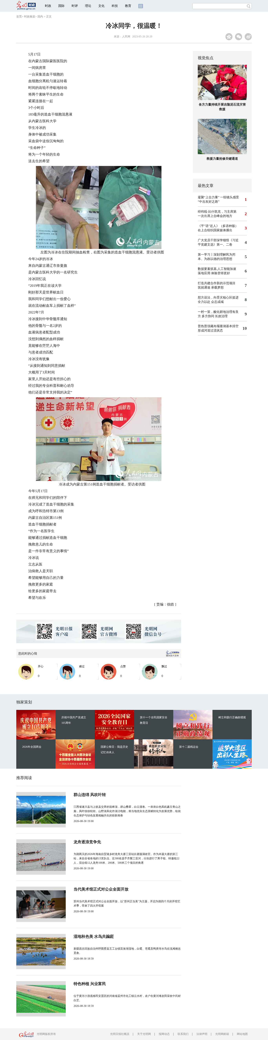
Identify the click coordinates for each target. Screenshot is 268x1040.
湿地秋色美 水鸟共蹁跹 (94, 936)
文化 (101, 5)
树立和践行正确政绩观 (232, 717)
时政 (48, 5)
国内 (40, 16)
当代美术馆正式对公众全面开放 (101, 889)
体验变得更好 (220, 273)
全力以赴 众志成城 (211, 301)
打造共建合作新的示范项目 (216, 283)
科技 (115, 5)
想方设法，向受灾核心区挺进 (218, 297)
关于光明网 (144, 1034)
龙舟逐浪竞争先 (87, 842)
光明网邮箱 (222, 1034)
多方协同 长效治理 (215, 316)
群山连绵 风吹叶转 (90, 794)
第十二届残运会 (188, 746)
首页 (19, 16)
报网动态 (164, 1034)
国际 (61, 5)
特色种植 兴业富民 (90, 984)
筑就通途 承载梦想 (211, 287)
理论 (88, 5)
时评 (75, 5)
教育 (128, 5)
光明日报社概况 (119, 1034)
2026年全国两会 (31, 746)
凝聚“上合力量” (208, 197)
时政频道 (29, 16)
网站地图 (242, 1034)
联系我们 (183, 1034)
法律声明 (201, 1034)
